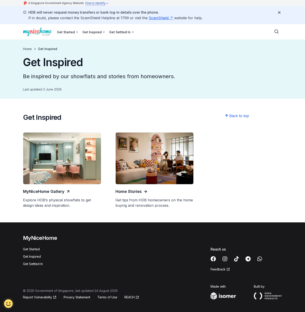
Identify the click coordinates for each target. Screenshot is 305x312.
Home (27, 49)
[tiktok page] (236, 258)
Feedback (218, 269)
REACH (129, 297)
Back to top (239, 116)
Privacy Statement (77, 297)
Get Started (31, 249)
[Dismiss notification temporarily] (279, 12)
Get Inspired (32, 256)
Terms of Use (107, 297)
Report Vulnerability (37, 297)
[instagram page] (225, 258)
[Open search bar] (276, 31)
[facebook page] (213, 258)
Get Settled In (33, 264)
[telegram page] (248, 258)
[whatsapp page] (259, 258)
